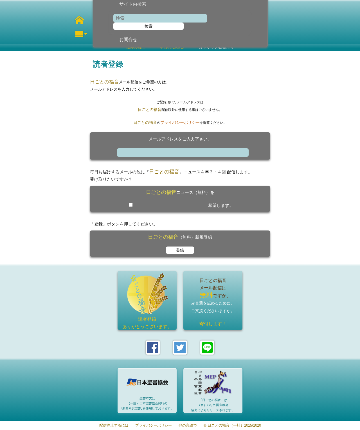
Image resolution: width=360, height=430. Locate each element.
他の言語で (188, 425)
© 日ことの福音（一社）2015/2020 (232, 425)
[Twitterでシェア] (180, 348)
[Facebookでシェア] (153, 348)
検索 (148, 26)
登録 (180, 250)
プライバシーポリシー (180, 122)
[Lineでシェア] (207, 348)
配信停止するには (114, 425)
